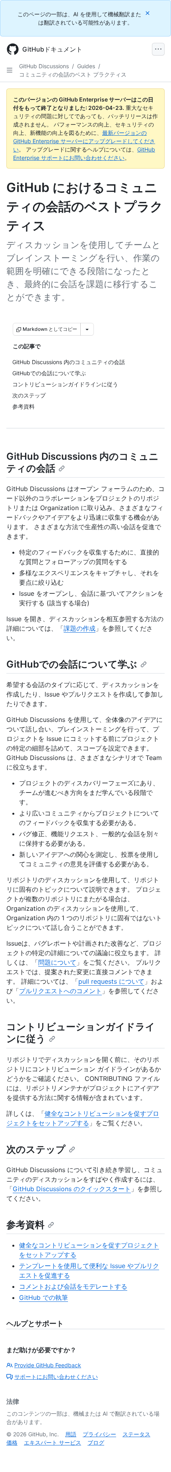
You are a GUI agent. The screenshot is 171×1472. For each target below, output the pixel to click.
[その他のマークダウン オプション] (87, 329)
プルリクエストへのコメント (60, 991)
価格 (11, 1442)
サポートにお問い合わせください (56, 1376)
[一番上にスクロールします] (153, 1454)
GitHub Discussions (44, 66)
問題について (57, 962)
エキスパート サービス (52, 1442)
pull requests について (111, 981)
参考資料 (25, 1224)
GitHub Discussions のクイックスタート (72, 1189)
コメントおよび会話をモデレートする (73, 1286)
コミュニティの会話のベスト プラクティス (72, 74)
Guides (86, 66)
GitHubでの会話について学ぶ (71, 664)
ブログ (95, 1442)
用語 (70, 1434)
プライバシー (99, 1434)
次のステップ (36, 1149)
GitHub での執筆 (43, 1297)
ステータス (136, 1434)
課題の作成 (79, 628)
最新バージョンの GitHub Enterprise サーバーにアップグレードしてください (84, 141)
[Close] (148, 12)
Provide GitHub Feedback (47, 1365)
